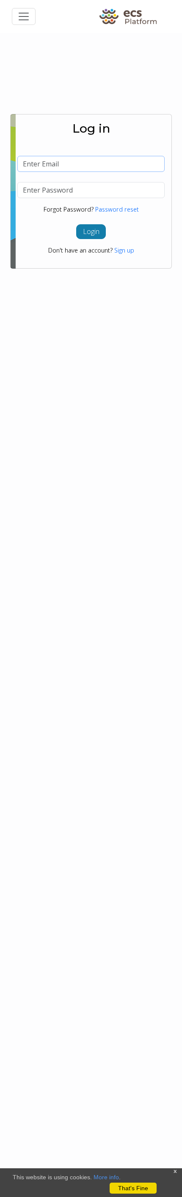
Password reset (117, 209)
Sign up (124, 250)
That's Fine (133, 1188)
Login (91, 231)
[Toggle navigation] (24, 16)
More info (106, 1177)
